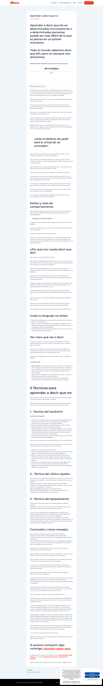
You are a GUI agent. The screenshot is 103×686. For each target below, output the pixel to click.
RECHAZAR (92, 676)
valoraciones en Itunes (50, 657)
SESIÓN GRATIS (89, 2)
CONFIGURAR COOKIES (92, 679)
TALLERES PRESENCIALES (65, 2)
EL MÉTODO (54, 2)
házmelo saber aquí (57, 648)
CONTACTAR (80, 2)
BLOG (74, 2)
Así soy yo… (58, 682)
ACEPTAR (92, 673)
